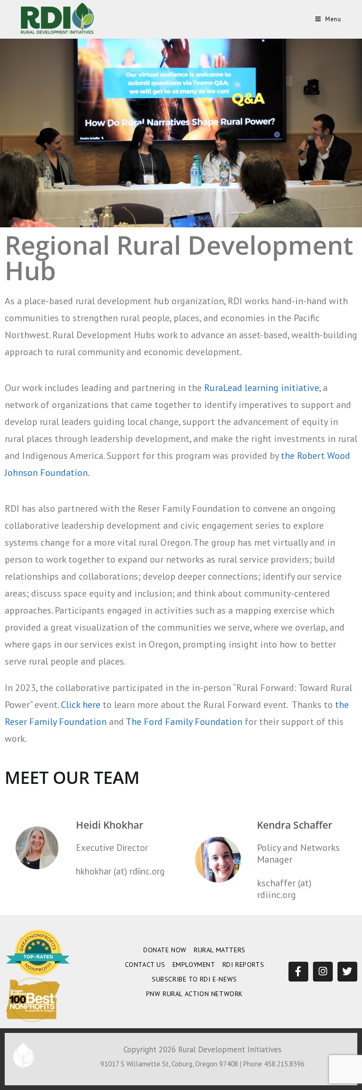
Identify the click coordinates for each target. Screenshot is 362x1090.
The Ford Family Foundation (184, 722)
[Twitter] (347, 972)
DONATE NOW (165, 950)
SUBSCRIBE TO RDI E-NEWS (194, 979)
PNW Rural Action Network (194, 994)
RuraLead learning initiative (261, 388)
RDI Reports (243, 964)
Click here (80, 705)
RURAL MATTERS (220, 950)
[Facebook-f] (298, 972)
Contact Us (145, 964)
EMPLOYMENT (194, 964)
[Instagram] (323, 972)
